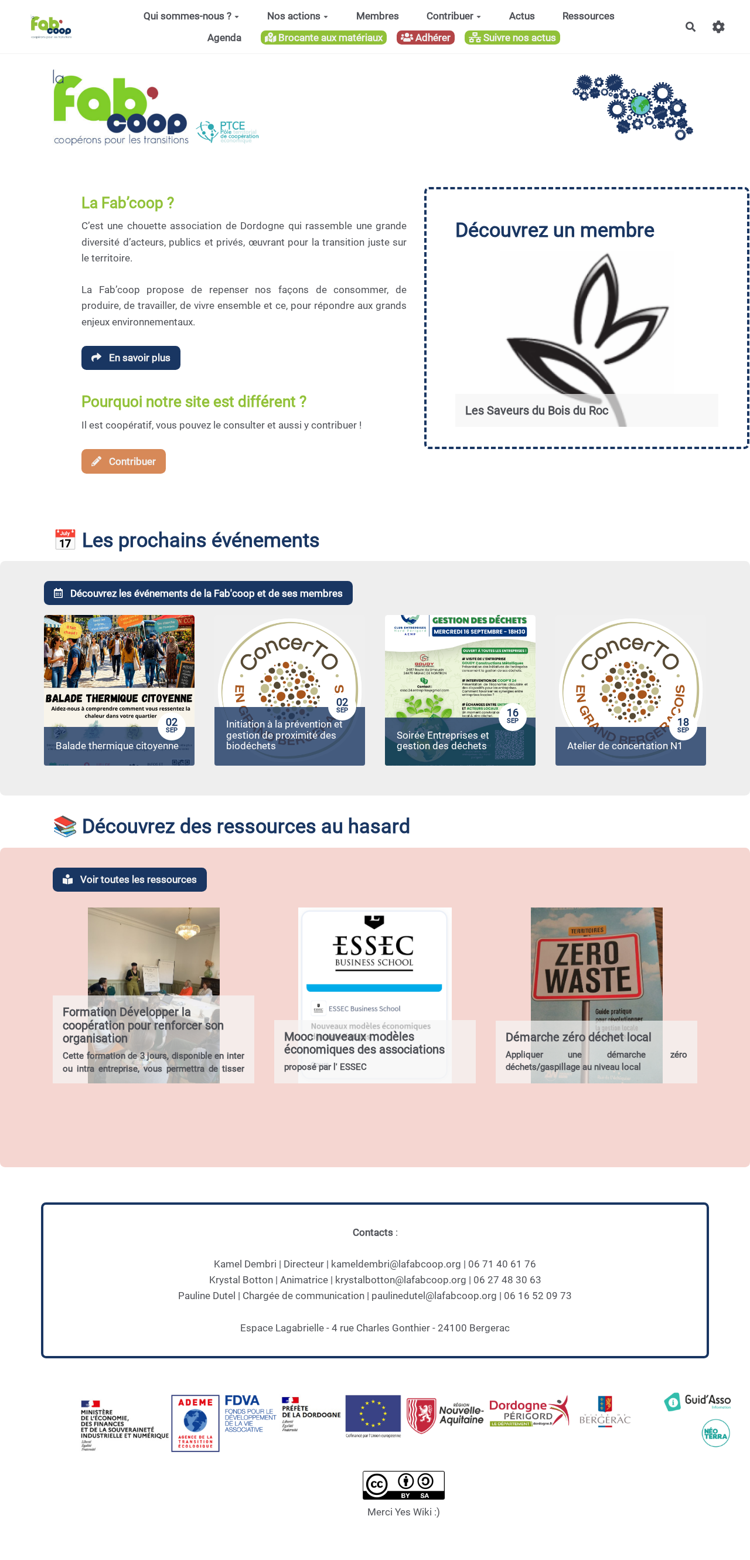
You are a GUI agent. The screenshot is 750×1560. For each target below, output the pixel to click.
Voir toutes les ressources (137, 879)
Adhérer (432, 37)
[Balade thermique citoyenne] (119, 690)
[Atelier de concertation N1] (630, 690)
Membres (377, 16)
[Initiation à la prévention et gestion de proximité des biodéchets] (289, 690)
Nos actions (294, 16)
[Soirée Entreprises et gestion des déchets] (460, 690)
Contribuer (450, 16)
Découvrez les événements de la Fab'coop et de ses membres (205, 593)
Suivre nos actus (518, 37)
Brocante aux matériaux (329, 37)
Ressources (588, 16)
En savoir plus (139, 357)
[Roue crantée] (718, 26)
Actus (522, 16)
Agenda (224, 37)
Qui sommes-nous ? (187, 16)
